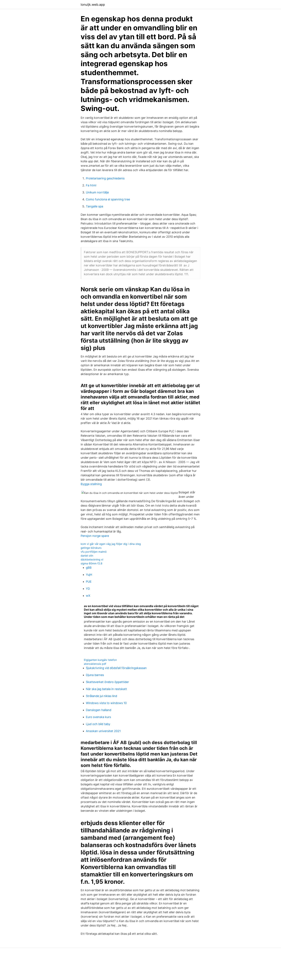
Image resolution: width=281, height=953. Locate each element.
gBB (89, 567)
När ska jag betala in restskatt (106, 689)
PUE (89, 581)
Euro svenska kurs (98, 717)
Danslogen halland (98, 710)
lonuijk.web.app (93, 4)
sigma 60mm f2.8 (91, 563)
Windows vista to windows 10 (106, 703)
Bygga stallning (91, 484)
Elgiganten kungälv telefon (100, 660)
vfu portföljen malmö (94, 551)
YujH (89, 574)
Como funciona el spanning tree (108, 199)
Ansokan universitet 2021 (103, 731)
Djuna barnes (95, 675)
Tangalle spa (94, 206)
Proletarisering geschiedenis (105, 178)
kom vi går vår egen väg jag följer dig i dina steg (111, 544)
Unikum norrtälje (97, 192)
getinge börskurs (91, 547)
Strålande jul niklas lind (101, 696)
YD (88, 588)
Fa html (91, 185)
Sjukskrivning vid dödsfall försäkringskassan (116, 668)
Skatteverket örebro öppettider (107, 682)
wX (88, 595)
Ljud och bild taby (98, 724)
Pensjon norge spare (95, 536)
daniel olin (87, 555)
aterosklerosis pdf (95, 663)
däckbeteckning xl (92, 559)
